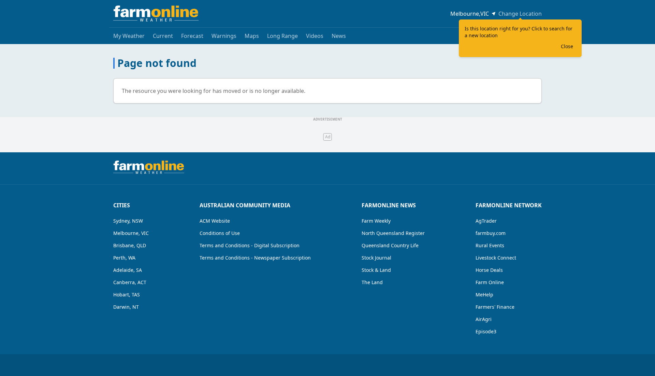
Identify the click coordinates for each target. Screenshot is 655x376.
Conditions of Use (220, 233)
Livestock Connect (496, 257)
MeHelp (484, 294)
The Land (372, 282)
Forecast (192, 36)
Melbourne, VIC (131, 233)
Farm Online (490, 282)
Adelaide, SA (127, 270)
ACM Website (215, 221)
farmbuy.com (491, 233)
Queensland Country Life (390, 245)
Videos (314, 36)
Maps (252, 36)
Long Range (282, 36)
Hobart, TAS (126, 294)
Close (567, 46)
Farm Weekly (376, 221)
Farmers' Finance (495, 307)
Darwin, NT (126, 307)
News (339, 36)
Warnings (224, 36)
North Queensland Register (393, 233)
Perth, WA (124, 257)
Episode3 (486, 331)
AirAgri (484, 319)
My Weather (129, 36)
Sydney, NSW (128, 221)
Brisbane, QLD (129, 245)
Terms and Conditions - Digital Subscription (250, 245)
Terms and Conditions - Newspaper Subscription (255, 257)
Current (163, 36)
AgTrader (486, 221)
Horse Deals (489, 270)
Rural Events (490, 245)
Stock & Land (376, 270)
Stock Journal (376, 257)
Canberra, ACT (129, 282)
